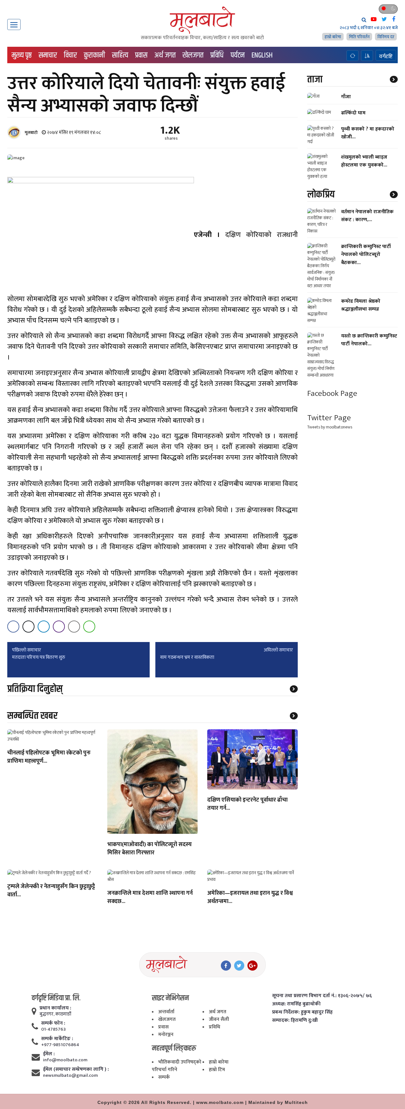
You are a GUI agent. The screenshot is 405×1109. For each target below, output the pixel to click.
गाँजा (346, 97)
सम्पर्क (164, 1077)
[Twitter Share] (28, 627)
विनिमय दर (385, 36)
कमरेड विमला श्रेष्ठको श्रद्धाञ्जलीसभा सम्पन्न (360, 305)
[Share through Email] (74, 627)
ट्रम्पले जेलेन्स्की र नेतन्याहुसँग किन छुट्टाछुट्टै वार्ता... (51, 891)
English (262, 55)
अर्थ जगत (165, 55)
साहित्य (120, 55)
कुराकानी (94, 55)
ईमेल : (49, 1054)
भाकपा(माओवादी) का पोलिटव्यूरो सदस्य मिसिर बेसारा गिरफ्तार (149, 849)
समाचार (48, 55)
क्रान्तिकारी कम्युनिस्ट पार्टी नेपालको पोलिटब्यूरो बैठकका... (366, 255)
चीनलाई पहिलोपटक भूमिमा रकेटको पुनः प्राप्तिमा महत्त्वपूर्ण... (48, 757)
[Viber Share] (59, 627)
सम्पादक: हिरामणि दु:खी (295, 1020)
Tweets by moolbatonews (329, 427)
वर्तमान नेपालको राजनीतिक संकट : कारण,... (367, 216)
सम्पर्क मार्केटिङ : (57, 1038)
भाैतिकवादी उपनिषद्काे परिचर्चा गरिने (176, 1066)
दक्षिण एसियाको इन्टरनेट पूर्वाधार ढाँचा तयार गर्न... (247, 804)
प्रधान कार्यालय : (55, 1008)
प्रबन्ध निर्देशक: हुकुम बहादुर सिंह (302, 1012)
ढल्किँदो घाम (353, 113)
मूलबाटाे (31, 132)
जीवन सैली (219, 1019)
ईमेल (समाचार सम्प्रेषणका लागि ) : (76, 1069)
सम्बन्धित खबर (32, 716)
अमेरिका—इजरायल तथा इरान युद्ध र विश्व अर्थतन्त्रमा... (250, 897)
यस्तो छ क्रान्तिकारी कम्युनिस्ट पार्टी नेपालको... (369, 340)
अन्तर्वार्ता (166, 1012)
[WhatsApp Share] (89, 627)
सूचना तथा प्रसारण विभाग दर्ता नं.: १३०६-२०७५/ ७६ (322, 995)
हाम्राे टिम (217, 1069)
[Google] (252, 966)
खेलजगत (193, 55)
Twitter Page (329, 418)
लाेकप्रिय (321, 194)
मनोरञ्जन (165, 1034)
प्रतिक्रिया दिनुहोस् (35, 689)
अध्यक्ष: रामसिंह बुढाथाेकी (296, 1004)
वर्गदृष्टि (386, 56)
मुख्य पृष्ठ (22, 55)
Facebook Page (332, 394)
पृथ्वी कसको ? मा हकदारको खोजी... (367, 133)
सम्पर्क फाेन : (53, 1023)
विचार (70, 55)
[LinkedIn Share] (44, 627)
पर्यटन (238, 55)
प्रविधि (217, 55)
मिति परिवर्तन (359, 36)
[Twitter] (239, 966)
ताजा (314, 79)
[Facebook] (226, 966)
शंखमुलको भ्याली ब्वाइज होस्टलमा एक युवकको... (364, 161)
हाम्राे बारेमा (333, 36)
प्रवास (141, 55)
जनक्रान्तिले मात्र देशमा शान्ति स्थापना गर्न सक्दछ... (150, 897)
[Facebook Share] (13, 627)
